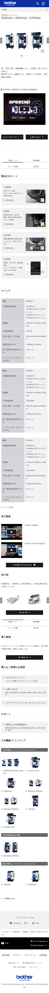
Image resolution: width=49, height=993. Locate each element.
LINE (37, 923)
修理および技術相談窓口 (16, 725)
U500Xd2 (31, 809)
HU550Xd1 (32, 884)
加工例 (36, 166)
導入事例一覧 (23, 657)
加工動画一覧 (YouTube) (22, 565)
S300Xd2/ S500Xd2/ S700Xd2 (13, 772)
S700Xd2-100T (33, 771)
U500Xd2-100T (9, 827)
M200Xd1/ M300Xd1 (11, 856)
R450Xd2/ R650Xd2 (11, 809)
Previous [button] (1, 40)
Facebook (17, 923)
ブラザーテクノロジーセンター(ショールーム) (25, 703)
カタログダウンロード (11, 137)
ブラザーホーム (6, 932)
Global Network (39, 945)
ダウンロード (30, 955)
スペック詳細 (13, 166)
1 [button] (21, 55)
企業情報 (43, 955)
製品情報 (17, 932)
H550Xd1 (7, 884)
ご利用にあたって (13, 963)
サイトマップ (33, 967)
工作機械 (4, 9)
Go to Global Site (39, 941)
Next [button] (48, 40)
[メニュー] (43, 3)
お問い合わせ (36, 137)
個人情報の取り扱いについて (32, 963)
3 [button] (25, 55)
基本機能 (36, 160)
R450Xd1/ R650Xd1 (35, 791)
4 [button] (27, 55)
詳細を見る (9, 200)
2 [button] (23, 55)
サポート (17, 955)
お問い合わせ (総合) (19, 967)
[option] (24, 40)
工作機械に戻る (9, 899)
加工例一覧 (23, 612)
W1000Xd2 (7, 791)
